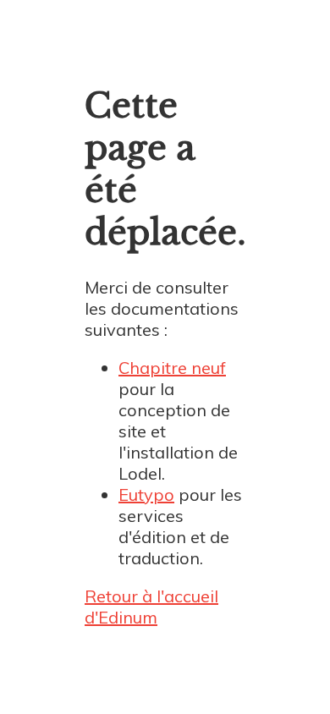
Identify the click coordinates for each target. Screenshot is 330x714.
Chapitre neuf (172, 367)
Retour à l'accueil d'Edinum (151, 606)
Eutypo (146, 494)
